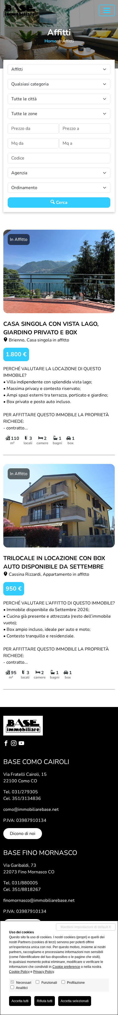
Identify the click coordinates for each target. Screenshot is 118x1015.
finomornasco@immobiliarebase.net (39, 900)
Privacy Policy (43, 972)
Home (50, 41)
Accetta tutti (20, 1001)
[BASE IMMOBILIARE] (19, 10)
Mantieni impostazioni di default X (86, 927)
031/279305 (25, 792)
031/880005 (25, 883)
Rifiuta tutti (44, 1001)
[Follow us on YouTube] (22, 744)
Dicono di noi (22, 834)
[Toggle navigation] (107, 10)
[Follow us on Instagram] (15, 744)
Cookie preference (66, 967)
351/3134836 (26, 799)
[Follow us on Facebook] (7, 744)
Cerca (61, 202)
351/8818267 (26, 889)
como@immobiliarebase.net (31, 809)
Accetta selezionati (75, 1001)
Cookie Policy (19, 972)
